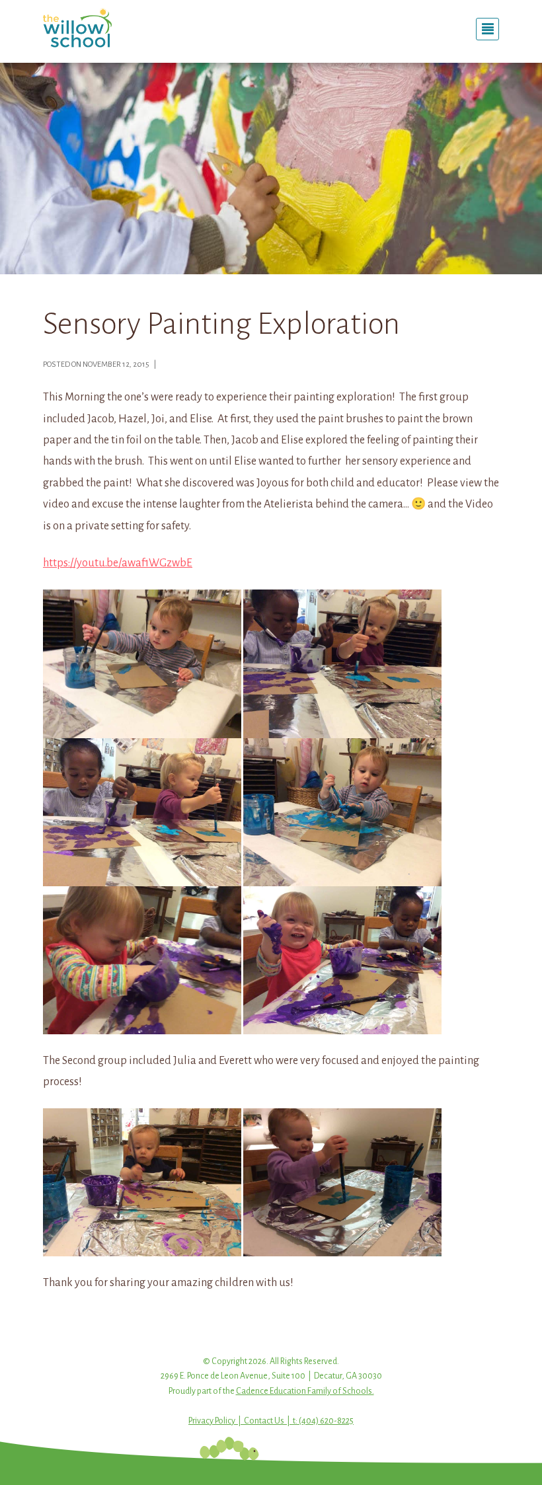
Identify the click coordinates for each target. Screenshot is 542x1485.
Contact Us (264, 1421)
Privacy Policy (211, 1421)
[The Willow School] (112, 28)
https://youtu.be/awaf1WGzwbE (117, 563)
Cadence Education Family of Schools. (305, 1391)
